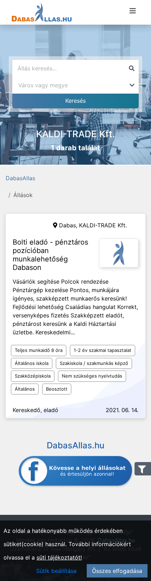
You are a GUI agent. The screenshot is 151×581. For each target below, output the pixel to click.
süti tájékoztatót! (59, 557)
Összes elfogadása (117, 570)
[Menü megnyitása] (132, 11)
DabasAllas (20, 178)
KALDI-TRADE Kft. (103, 225)
